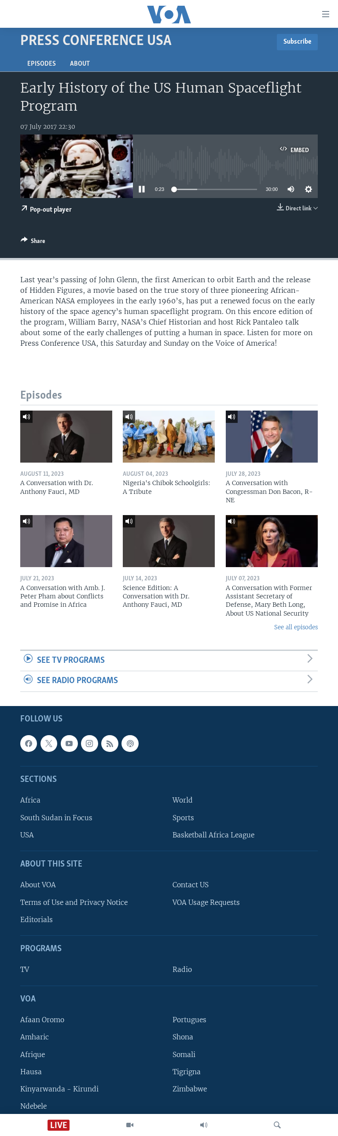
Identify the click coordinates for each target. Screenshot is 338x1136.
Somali (184, 1054)
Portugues (189, 1020)
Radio (182, 970)
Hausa (31, 1072)
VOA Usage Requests (206, 902)
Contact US (191, 885)
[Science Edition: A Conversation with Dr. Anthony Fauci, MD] (169, 541)
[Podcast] (129, 743)
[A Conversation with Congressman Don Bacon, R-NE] (272, 437)
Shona (183, 1037)
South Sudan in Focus (56, 818)
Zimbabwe (190, 1089)
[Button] (33, 242)
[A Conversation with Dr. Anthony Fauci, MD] (66, 437)
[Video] (130, 1125)
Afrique (32, 1054)
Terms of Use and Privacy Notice (74, 902)
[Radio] (204, 1125)
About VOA (38, 885)
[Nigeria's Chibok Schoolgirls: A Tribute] (169, 437)
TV (24, 970)
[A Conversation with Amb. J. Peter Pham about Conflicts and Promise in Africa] (66, 541)
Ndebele (33, 1106)
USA (27, 835)
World (183, 800)
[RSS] (109, 743)
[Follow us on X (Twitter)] (48, 743)
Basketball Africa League (213, 835)
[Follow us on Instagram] (89, 743)
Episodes (41, 63)
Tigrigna (187, 1072)
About (80, 63)
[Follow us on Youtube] (69, 743)
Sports (183, 818)
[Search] (277, 1125)
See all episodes (296, 627)
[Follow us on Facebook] (28, 743)
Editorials (36, 920)
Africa (30, 800)
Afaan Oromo (42, 1020)
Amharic (34, 1037)
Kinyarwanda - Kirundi (59, 1089)
